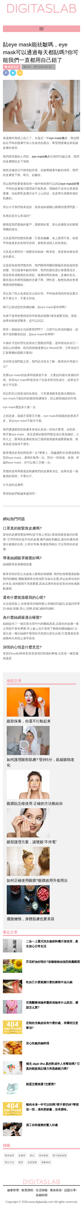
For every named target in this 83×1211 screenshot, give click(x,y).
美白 (32, 1155)
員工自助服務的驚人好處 (42, 1124)
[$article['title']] (41, 702)
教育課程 (27, 1190)
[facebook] (6, 72)
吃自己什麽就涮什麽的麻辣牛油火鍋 (49, 982)
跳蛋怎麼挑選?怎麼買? (41, 1084)
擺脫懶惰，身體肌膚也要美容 (30, 919)
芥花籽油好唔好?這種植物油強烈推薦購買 (53, 961)
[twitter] (13, 72)
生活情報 (41, 1190)
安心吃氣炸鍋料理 (37, 1043)
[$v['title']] (12, 945)
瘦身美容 (56, 1190)
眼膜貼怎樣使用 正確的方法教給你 (35, 804)
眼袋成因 (9, 1155)
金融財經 (41, 1195)
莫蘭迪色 (46, 1162)
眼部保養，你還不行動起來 (29, 721)
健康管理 (13, 1190)
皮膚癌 (22, 1155)
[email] (20, 72)
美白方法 (9, 1162)
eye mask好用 (70, 183)
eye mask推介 (58, 138)
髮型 (21, 1162)
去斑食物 (32, 1162)
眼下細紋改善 (60, 1155)
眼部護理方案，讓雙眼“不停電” (32, 842)
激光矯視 (43, 1155)
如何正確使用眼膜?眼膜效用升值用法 (37, 880)
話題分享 (70, 1190)
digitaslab (41, 8)
